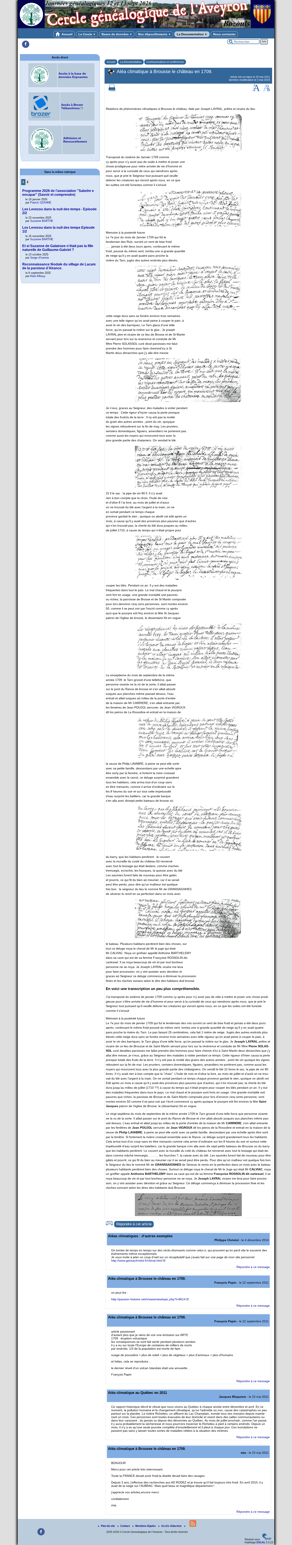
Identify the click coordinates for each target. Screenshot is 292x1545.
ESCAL (261, 1542)
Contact (125, 1525)
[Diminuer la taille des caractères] (266, 90)
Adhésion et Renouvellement (75, 139)
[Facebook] (25, 44)
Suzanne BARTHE (41, 220)
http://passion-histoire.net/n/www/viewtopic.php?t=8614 (148, 1299)
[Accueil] (146, 27)
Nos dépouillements (154, 34)
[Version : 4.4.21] (267, 1539)
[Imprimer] (112, 90)
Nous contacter (224, 34)
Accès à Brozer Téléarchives (72, 106)
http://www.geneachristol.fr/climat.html (136, 1260)
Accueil (66, 34)
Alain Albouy (37, 276)
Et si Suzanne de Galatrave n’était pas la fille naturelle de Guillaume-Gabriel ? (57, 248)
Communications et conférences (165, 61)
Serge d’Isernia (39, 257)
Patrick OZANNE (40, 202)
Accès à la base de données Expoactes (73, 75)
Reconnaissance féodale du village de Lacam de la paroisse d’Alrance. (59, 266)
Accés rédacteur (171, 1525)
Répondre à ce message (253, 1267)
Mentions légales (145, 1525)
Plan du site (108, 1525)
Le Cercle (87, 34)
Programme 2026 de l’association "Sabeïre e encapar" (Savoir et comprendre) (58, 192)
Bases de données (117, 34)
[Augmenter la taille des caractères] (256, 90)
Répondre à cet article (134, 1224)
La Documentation (192, 34)
